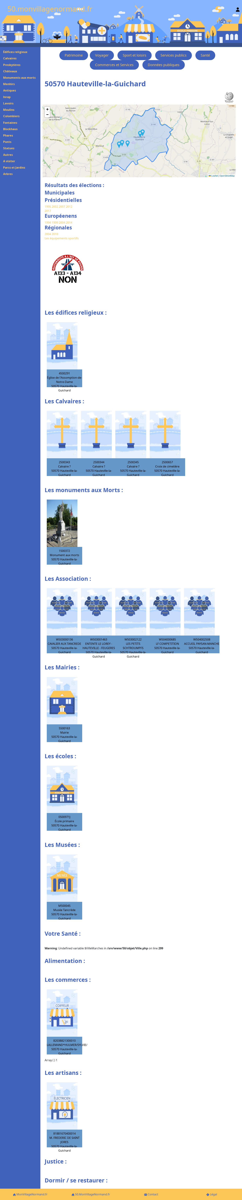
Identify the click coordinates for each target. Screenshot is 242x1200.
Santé (205, 55)
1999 (55, 222)
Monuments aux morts (19, 78)
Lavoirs (8, 103)
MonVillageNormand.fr (31, 1194)
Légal (213, 1194)
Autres (8, 155)
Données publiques (163, 64)
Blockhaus (10, 129)
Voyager (102, 55)
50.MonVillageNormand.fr (92, 1194)
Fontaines (10, 123)
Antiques (9, 90)
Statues (8, 148)
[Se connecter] (238, 9)
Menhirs (9, 84)
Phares (8, 135)
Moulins (8, 110)
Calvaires (9, 58)
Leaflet (214, 175)
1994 (48, 222)
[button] (119, 144)
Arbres (8, 174)
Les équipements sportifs (62, 238)
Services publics (174, 55)
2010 (55, 234)
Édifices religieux (15, 52)
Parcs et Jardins (14, 167)
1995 (48, 206)
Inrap (7, 97)
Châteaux (10, 71)
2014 (69, 222)
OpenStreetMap (227, 175)
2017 (48, 211)
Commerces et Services (114, 64)
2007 (62, 206)
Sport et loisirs (134, 55)
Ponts (7, 142)
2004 (62, 222)
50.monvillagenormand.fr (49, 9)
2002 (55, 206)
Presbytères (11, 65)
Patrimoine (74, 55)
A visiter (9, 161)
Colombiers (11, 116)
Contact (152, 1194)
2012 (69, 206)
